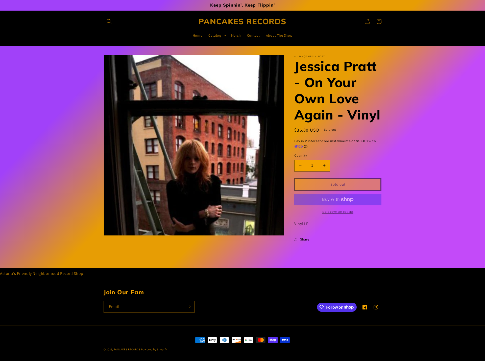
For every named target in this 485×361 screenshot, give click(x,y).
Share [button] (304, 239)
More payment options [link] (337, 211)
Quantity (300, 155)
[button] (109, 21)
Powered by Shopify (154, 349)
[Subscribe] (188, 307)
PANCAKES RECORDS (127, 349)
